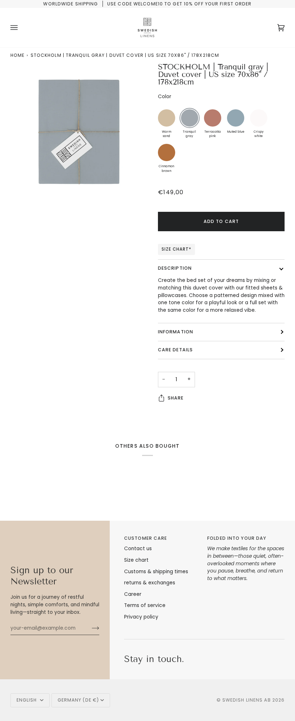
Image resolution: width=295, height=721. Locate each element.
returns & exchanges (149, 582)
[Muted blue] (235, 118)
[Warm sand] (166, 118)
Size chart (136, 560)
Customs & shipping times (156, 571)
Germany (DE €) (78, 700)
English (27, 700)
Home (17, 55)
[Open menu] (21, 27)
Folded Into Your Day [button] (236, 538)
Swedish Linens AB (246, 700)
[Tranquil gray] (189, 118)
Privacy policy (141, 616)
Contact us (138, 548)
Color (164, 96)
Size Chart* (176, 249)
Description (175, 268)
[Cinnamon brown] (166, 152)
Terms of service (144, 605)
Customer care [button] (145, 538)
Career (132, 594)
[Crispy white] (258, 118)
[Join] (89, 628)
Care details (175, 350)
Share (176, 398)
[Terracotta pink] (212, 118)
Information (175, 332)
